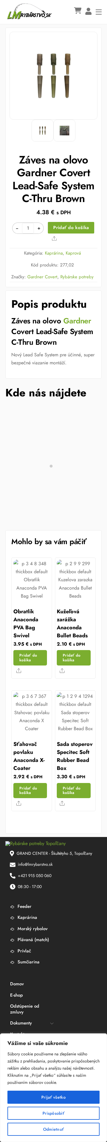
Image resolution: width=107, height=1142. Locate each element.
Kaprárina (54, 253)
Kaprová (73, 253)
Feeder (24, 906)
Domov (17, 984)
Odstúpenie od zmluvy (24, 1009)
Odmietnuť (53, 1129)
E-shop (16, 995)
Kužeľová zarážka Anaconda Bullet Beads (72, 623)
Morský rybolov (32, 928)
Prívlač (23, 951)
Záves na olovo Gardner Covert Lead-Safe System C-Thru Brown (53, 179)
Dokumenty (21, 1023)
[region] (53, 1087)
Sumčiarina (28, 962)
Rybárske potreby (77, 277)
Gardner (77, 320)
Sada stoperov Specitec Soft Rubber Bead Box (74, 756)
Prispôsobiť (53, 1113)
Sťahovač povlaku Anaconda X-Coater (29, 756)
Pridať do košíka (71, 227)
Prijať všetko (53, 1097)
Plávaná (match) (32, 939)
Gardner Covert (42, 277)
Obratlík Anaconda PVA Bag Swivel (25, 623)
